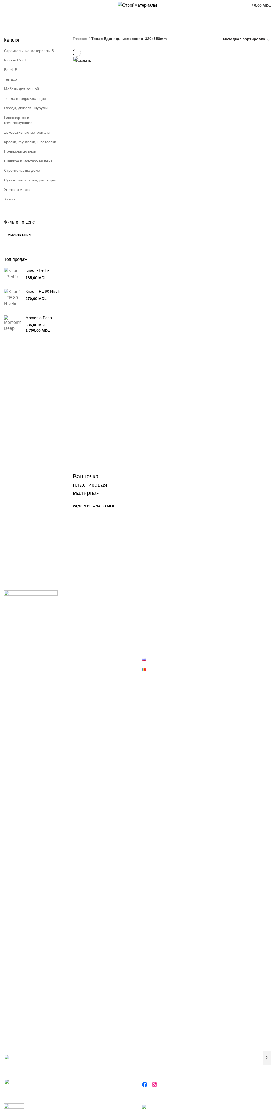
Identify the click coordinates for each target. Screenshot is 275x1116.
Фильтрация (19, 235)
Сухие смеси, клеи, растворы (30, 180)
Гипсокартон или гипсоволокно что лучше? (66, 1081)
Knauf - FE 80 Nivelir (43, 291)
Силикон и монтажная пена (28, 161)
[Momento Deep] (12, 324)
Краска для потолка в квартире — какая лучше (69, 1106)
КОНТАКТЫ (152, 650)
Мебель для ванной (21, 89)
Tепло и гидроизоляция (25, 98)
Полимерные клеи (20, 151)
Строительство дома (22, 170)
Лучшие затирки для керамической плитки (65, 1057)
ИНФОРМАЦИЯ (155, 641)
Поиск (148, 1046)
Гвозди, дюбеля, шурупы (26, 108)
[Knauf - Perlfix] (12, 274)
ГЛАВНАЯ (150, 604)
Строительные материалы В (29, 51)
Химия (10, 199)
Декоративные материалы (27, 132)
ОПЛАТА (149, 622)
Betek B (10, 70)
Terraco (10, 79)
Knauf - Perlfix (37, 270)
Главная (80, 38)
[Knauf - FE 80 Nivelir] (12, 298)
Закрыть (83, 60)
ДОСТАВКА (151, 632)
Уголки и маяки (17, 189)
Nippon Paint (15, 60)
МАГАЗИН (150, 613)
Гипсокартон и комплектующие (18, 120)
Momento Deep (39, 318)
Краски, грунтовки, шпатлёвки (30, 142)
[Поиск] (267, 1058)
